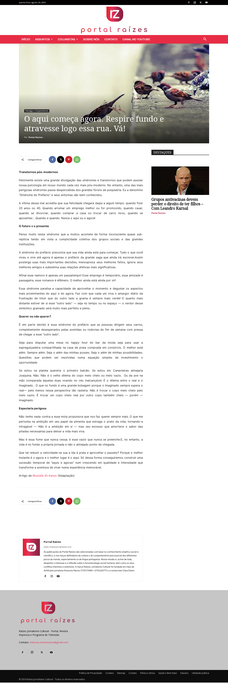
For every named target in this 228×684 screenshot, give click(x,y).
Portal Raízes (35, 137)
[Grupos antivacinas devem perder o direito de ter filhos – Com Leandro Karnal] (180, 180)
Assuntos (42, 39)
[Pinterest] (68, 159)
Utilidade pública (200, 673)
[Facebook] (188, 2)
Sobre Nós (91, 39)
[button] (205, 39)
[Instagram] (194, 2)
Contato (111, 39)
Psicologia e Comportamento (36, 111)
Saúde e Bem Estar (167, 673)
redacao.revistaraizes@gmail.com (49, 642)
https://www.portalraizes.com (57, 547)
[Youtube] (206, 2)
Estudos (184, 673)
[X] (200, 2)
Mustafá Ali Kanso (45, 475)
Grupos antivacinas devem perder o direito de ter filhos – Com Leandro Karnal (177, 204)
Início (25, 39)
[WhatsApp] (77, 159)
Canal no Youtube (136, 39)
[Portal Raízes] (114, 20)
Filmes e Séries (147, 673)
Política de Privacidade (90, 673)
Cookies (109, 673)
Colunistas (66, 39)
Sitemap (121, 673)
